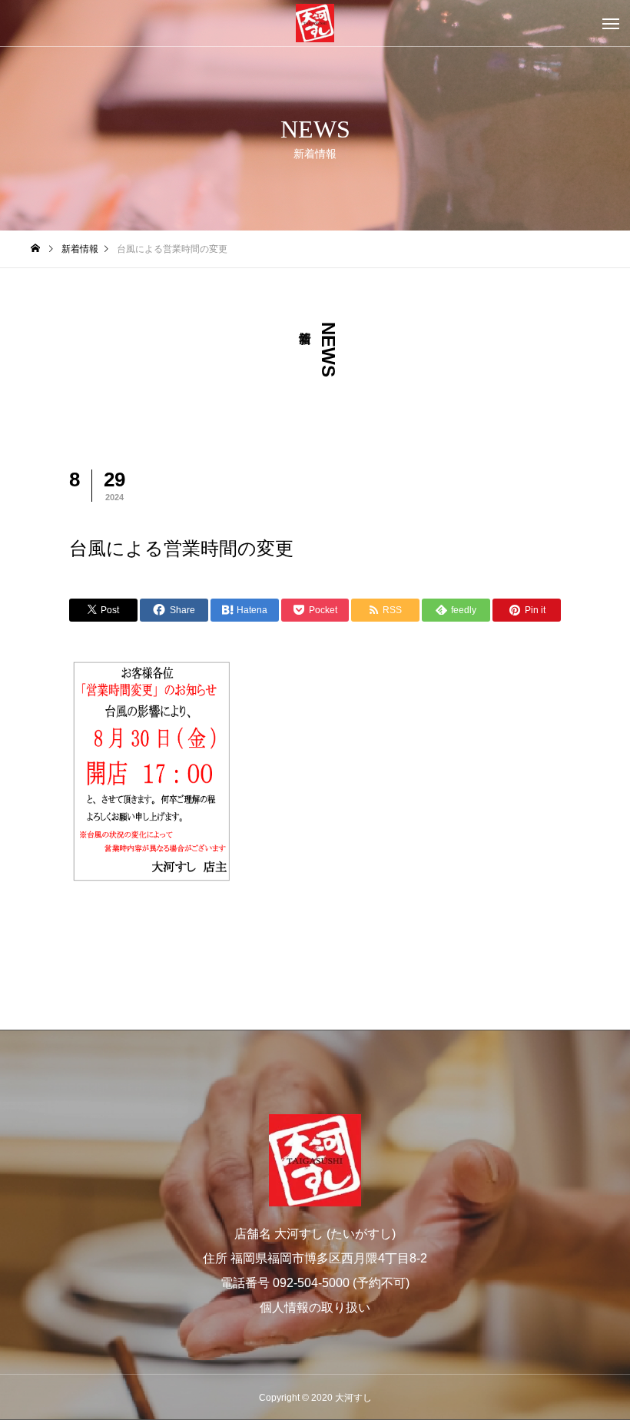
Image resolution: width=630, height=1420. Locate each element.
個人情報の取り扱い (315, 1307)
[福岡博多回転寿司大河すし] (315, 23)
